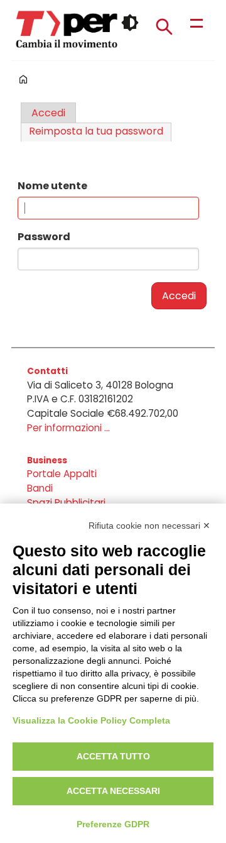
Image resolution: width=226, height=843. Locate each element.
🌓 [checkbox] (130, 22)
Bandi (40, 488)
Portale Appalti (62, 473)
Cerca (164, 26)
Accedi (48, 113)
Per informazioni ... (68, 427)
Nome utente (52, 186)
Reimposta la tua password (96, 131)
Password (44, 236)
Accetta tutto (113, 756)
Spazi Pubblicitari (66, 502)
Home (23, 79)
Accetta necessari (113, 791)
